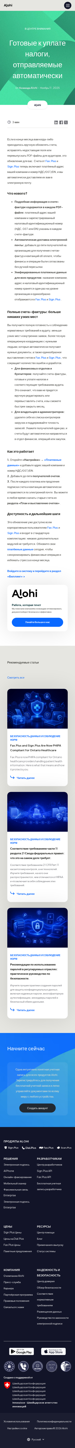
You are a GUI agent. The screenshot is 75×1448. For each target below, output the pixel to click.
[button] (37, 1439)
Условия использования (17, 1421)
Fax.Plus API (44, 1177)
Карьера (9, 1288)
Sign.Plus (13, 166)
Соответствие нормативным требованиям (45, 1299)
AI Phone (9, 1170)
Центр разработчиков (49, 1164)
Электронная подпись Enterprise (16, 1204)
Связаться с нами (14, 1307)
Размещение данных (49, 1311)
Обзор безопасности (49, 1287)
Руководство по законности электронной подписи (53, 1320)
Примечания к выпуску (50, 1244)
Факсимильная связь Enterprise (16, 1192)
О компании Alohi (14, 1275)
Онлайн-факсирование (18, 1177)
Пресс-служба (12, 1282)
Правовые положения (16, 1300)
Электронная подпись (16, 1164)
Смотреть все (15, 677)
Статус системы (46, 1251)
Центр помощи (45, 1232)
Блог (39, 1238)
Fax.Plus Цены (12, 1244)
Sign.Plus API (44, 1170)
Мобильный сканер (15, 1183)
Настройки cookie (17, 1428)
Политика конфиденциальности (54, 1421)
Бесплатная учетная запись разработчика (49, 1186)
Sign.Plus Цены (12, 1232)
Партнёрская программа (18, 1294)
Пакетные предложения (18, 1251)
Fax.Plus (50, 161)
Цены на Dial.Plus (14, 1238)
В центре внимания (37, 28)
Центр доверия (46, 1281)
